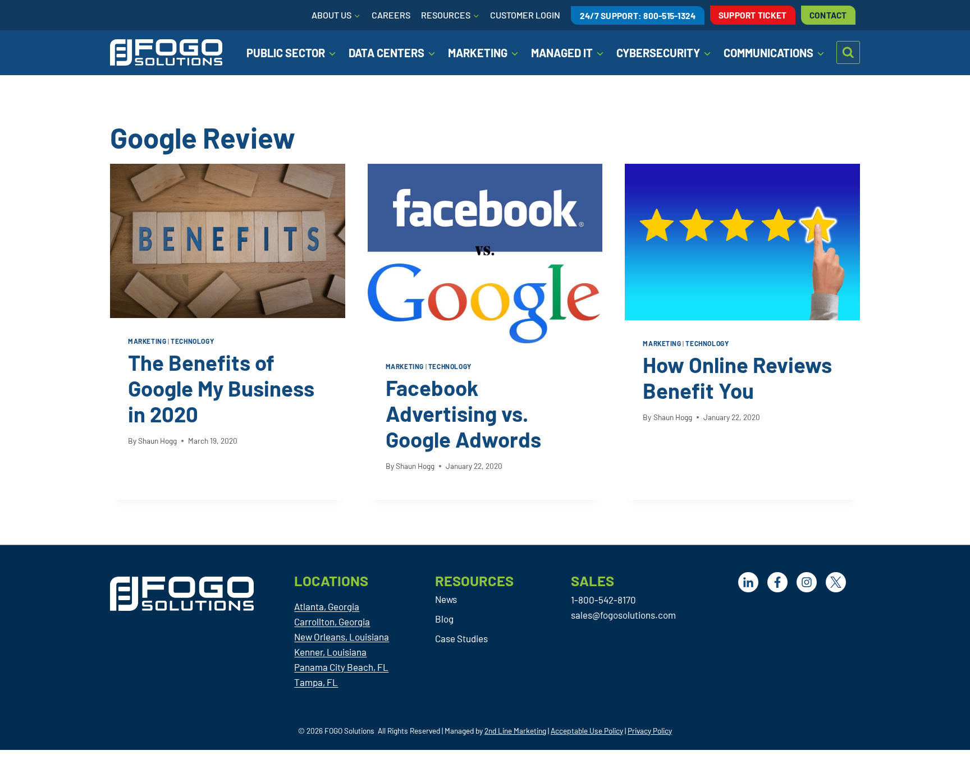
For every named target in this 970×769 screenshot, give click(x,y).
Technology (192, 341)
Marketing (147, 341)
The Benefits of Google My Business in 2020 (221, 388)
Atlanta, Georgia (326, 606)
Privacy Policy (650, 730)
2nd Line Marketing (515, 730)
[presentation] (227, 241)
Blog (444, 618)
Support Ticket (753, 15)
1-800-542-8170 (603, 599)
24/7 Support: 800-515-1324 (638, 15)
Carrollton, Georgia (332, 621)
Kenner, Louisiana (330, 651)
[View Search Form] (848, 53)
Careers (391, 15)
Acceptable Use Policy (587, 730)
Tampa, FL (316, 682)
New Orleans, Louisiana (341, 636)
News (446, 599)
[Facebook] (777, 582)
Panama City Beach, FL (341, 667)
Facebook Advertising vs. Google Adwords (463, 413)
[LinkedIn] (748, 582)
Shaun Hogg (157, 440)
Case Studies (461, 638)
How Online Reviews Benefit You (737, 377)
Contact (828, 15)
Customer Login (525, 15)
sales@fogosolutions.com (623, 614)
